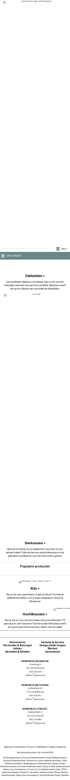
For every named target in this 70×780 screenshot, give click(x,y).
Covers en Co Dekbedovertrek (41, 769)
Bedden (65, 775)
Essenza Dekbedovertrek (33, 758)
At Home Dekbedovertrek (30, 766)
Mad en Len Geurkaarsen (15, 769)
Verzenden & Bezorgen (17, 645)
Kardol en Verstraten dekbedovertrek (37, 772)
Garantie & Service (52, 642)
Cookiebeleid (41, 747)
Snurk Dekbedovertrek (56, 758)
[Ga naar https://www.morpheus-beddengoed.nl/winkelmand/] (65, 256)
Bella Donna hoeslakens (27, 775)
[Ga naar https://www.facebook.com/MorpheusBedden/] (27, 736)
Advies (17, 648)
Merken (52, 648)
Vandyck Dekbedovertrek (14, 760)
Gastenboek (52, 651)
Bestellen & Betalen (17, 651)
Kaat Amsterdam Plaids (50, 775)
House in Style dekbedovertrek (56, 766)
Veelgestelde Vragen (52, 645)
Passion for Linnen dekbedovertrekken (44, 760)
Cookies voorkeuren (57, 747)
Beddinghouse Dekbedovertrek (37, 763)
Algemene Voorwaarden (15, 747)
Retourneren (17, 642)
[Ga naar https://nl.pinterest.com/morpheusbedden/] (35, 736)
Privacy (30, 747)
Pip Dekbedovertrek (12, 758)
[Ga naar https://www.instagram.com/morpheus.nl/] (43, 736)
